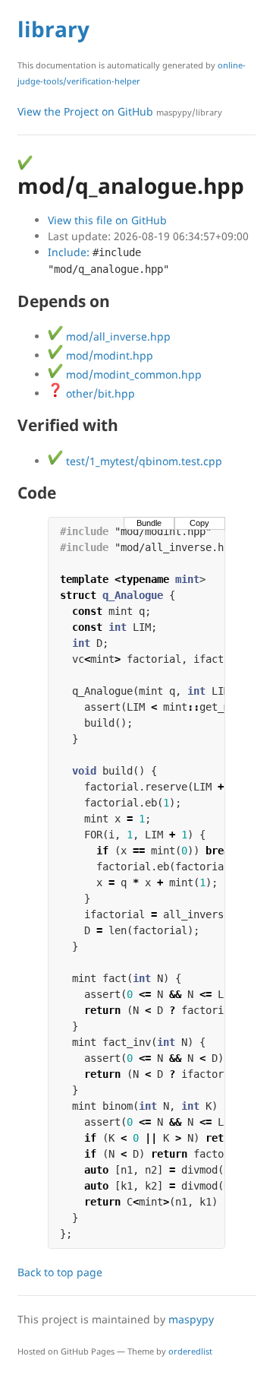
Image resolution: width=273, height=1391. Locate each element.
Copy (199, 523)
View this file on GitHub (107, 220)
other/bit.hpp (99, 393)
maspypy (191, 1319)
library (53, 28)
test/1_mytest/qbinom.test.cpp (142, 461)
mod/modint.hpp (108, 355)
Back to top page (59, 1272)
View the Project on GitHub (119, 111)
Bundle (149, 523)
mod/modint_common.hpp (132, 374)
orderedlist (190, 1351)
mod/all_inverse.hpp (117, 336)
